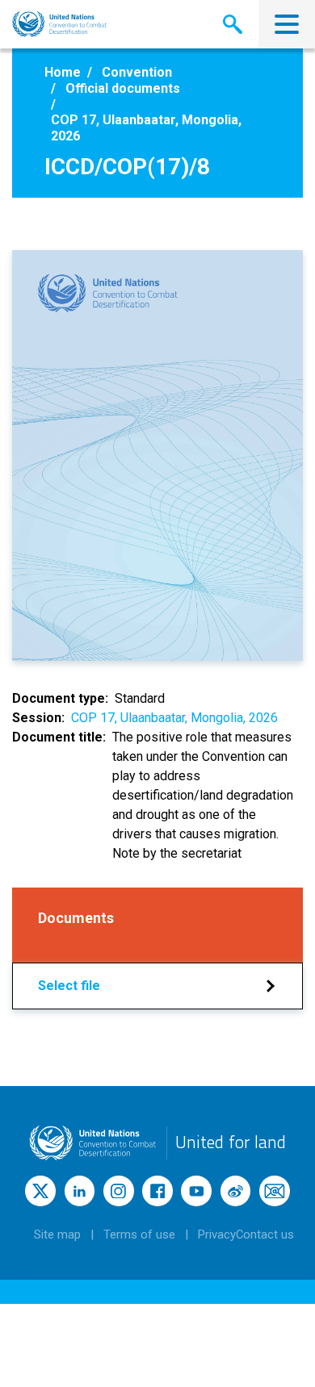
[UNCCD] (59, 24)
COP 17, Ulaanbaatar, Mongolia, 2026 (174, 717)
